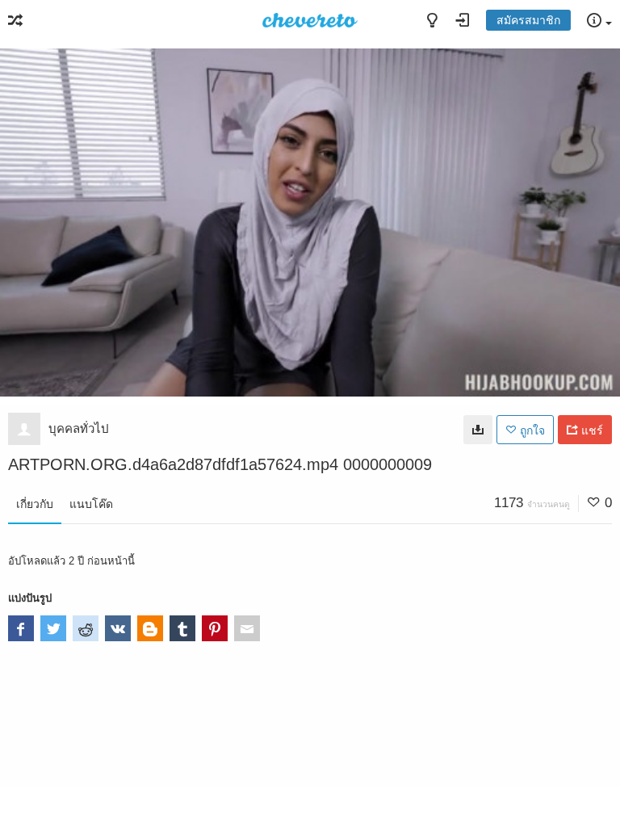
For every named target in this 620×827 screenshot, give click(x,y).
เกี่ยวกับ (34, 503)
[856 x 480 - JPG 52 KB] (477, 429)
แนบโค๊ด (91, 503)
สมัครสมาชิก (528, 20)
